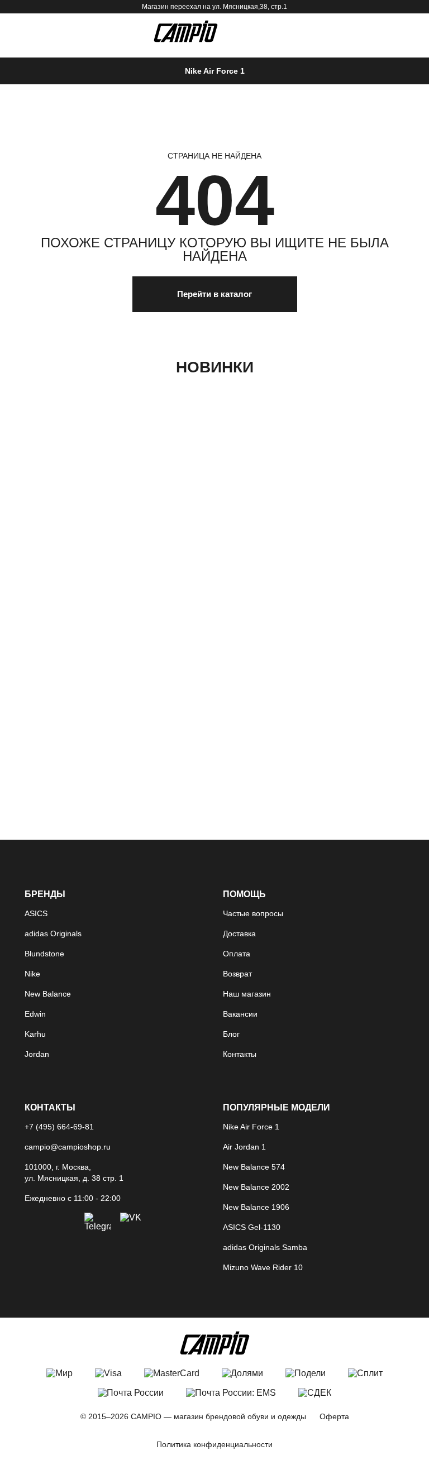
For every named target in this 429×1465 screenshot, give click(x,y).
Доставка (239, 933)
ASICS (36, 913)
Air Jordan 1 (244, 1146)
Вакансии (240, 1013)
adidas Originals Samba (265, 1247)
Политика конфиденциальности (214, 1444)
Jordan (37, 1054)
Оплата (236, 953)
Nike (32, 973)
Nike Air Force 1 (215, 70)
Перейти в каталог (214, 294)
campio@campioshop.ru (68, 1146)
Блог (231, 1034)
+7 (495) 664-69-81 (59, 1126)
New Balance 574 (254, 1166)
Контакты (239, 1054)
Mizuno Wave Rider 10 (263, 1267)
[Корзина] (367, 32)
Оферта (334, 1416)
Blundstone (44, 953)
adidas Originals (53, 933)
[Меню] (32, 32)
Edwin (35, 1013)
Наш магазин (247, 993)
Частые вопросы (253, 913)
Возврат (237, 973)
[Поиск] (338, 32)
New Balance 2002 (256, 1186)
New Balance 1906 (256, 1207)
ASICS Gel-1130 (251, 1227)
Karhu (35, 1034)
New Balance (48, 993)
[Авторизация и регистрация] (396, 32)
